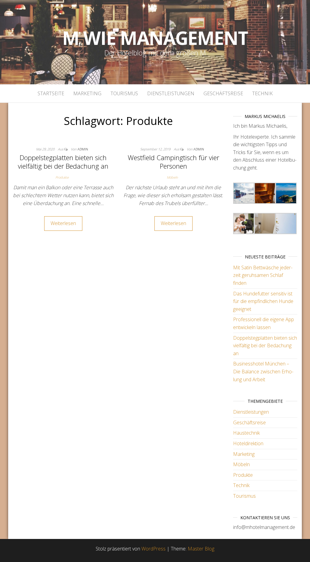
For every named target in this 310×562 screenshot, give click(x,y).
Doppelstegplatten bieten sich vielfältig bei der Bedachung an (63, 162)
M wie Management (155, 37)
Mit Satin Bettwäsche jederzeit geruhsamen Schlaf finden (262, 275)
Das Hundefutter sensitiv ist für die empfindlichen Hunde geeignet (263, 301)
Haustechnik (246, 432)
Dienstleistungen (170, 93)
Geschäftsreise (223, 93)
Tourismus (124, 93)
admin (83, 149)
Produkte (62, 177)
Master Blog (201, 548)
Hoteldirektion (248, 443)
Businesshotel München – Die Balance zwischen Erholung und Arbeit (263, 371)
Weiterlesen (63, 223)
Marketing (87, 93)
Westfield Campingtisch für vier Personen (173, 162)
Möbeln (172, 177)
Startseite (51, 93)
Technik (262, 93)
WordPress (153, 548)
